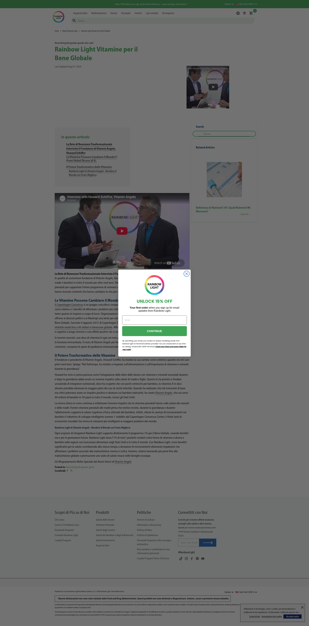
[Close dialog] (186, 274)
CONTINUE (154, 331)
